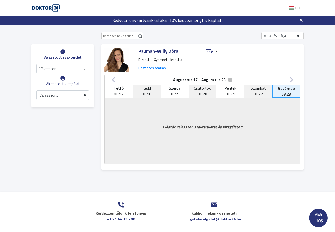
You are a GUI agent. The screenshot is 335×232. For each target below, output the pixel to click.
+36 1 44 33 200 (121, 219)
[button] (282, 35)
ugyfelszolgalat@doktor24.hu (214, 219)
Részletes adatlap (152, 68)
